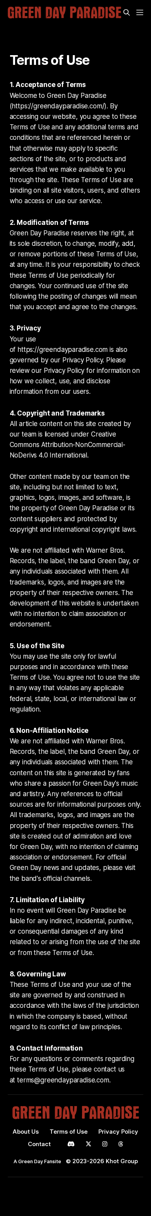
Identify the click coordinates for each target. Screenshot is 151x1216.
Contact (39, 1144)
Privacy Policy (118, 1131)
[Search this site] (126, 12)
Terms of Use (69, 1131)
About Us (26, 1131)
